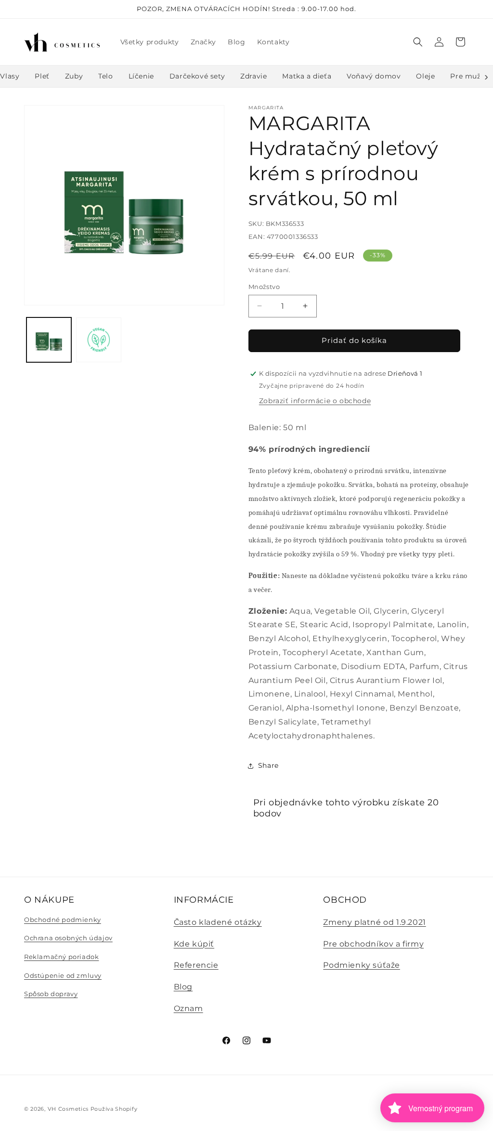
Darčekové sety (197, 76)
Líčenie (141, 76)
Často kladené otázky (218, 922)
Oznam (188, 1008)
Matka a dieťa (306, 76)
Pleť (42, 76)
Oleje (425, 76)
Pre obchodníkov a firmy (373, 943)
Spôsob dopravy (51, 994)
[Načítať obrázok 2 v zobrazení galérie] (98, 339)
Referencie (196, 965)
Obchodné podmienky (62, 919)
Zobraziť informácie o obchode (315, 400)
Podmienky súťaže (361, 965)
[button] (417, 42)
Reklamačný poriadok (61, 956)
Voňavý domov (374, 76)
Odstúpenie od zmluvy (63, 975)
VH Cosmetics (68, 1108)
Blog (183, 986)
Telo (105, 76)
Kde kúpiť (194, 943)
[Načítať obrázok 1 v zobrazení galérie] (48, 339)
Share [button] (268, 765)
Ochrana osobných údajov (68, 938)
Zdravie (253, 76)
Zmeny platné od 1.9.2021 (374, 922)
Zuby (74, 76)
